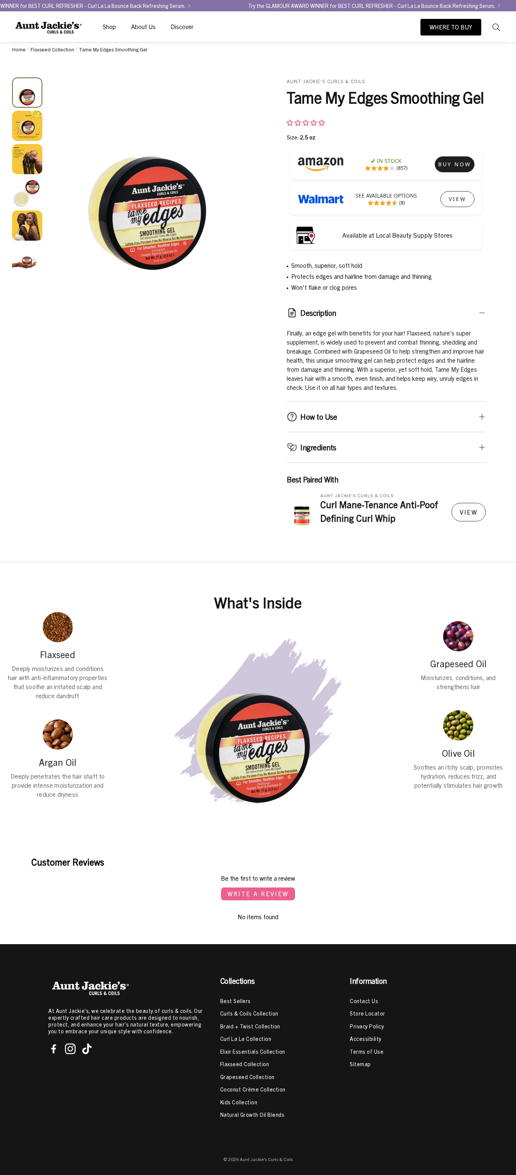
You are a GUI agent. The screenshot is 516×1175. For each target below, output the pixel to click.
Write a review (258, 894)
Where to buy (450, 27)
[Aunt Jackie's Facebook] (53, 1049)
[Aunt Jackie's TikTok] (87, 1049)
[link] (454, 164)
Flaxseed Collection (52, 49)
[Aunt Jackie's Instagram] (70, 1049)
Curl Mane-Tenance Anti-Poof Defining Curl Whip (379, 511)
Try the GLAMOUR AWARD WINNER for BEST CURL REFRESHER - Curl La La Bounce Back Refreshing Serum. (371, 5)
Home (19, 49)
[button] (496, 27)
